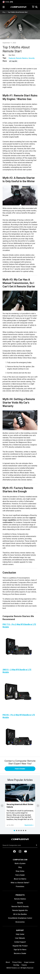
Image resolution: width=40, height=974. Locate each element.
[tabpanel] (20, 805)
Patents (24, 965)
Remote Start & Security (20, 906)
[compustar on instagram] (20, 851)
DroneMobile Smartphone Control (20, 918)
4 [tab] (21, 830)
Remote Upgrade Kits (20, 910)
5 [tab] (23, 830)
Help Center (20, 934)
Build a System (20, 863)
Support (20, 930)
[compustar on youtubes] (25, 851)
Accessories (20, 922)
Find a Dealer (20, 875)
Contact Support (20, 942)
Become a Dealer (20, 953)
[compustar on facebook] (14, 851)
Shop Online (20, 871)
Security (31, 58)
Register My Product (20, 946)
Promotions (20, 886)
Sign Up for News (20, 950)
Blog (4, 12)
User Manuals (20, 938)
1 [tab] (14, 830)
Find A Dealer (20, 769)
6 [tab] (25, 830)
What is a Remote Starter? (20, 883)
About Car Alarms (20, 879)
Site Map (16, 965)
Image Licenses (29, 962)
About (8, 962)
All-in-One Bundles (20, 914)
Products (20, 895)
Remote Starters (22, 58)
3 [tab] (18, 830)
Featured (12, 58)
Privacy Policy (17, 962)
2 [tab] (16, 830)
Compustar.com (20, 860)
